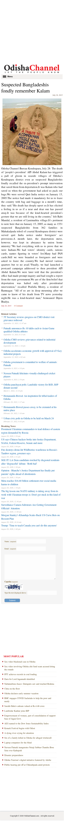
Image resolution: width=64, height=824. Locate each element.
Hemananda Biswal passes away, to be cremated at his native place (30, 408)
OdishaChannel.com (31, 815)
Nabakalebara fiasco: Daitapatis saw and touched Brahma (29, 683)
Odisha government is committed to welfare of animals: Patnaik (30, 363)
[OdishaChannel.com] (32, 73)
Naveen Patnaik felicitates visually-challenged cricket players (29, 375)
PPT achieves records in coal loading (20, 674)
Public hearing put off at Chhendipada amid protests (27, 764)
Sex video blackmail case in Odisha (19, 661)
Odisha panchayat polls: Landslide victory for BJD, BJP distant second (31, 386)
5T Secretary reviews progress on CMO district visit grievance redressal (29, 318)
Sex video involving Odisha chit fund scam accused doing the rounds (29, 668)
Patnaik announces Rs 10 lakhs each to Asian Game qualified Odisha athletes (29, 330)
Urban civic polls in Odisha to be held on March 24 (29, 418)
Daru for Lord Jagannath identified (19, 679)
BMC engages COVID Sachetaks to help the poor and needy (27, 700)
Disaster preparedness (13, 755)
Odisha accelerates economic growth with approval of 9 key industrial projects (33, 352)
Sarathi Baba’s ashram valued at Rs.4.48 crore (24, 706)
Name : (10, 541)
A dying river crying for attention (19, 733)
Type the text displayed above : (15, 592)
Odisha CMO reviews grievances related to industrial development (29, 341)
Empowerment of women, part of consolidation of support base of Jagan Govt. (30, 717)
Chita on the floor (12, 688)
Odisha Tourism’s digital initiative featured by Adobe (27, 759)
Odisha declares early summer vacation (21, 693)
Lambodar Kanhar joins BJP (16, 710)
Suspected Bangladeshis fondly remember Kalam (25, 87)
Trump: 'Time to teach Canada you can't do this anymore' (29, 525)
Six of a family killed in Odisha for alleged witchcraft (28, 737)
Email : (10, 548)
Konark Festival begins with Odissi (19, 728)
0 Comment (18, 305)
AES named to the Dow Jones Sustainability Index (26, 723)
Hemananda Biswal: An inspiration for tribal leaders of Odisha (30, 397)
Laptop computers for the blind (18, 742)
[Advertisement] (32, 32)
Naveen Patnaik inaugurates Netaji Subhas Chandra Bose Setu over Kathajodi (29, 749)
